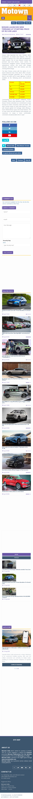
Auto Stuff (7, 627)
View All (27, 23)
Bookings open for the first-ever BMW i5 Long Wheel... (15, 379)
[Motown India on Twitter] (14, 5)
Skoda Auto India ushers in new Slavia (13, 491)
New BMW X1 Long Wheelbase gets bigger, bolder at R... (16, 402)
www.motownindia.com (9, 759)
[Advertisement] (16, 180)
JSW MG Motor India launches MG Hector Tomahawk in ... (13, 356)
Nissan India (10, 145)
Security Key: (7, 240)
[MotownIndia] (16, 11)
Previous (20, 23)
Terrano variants (8, 149)
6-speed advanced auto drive (12, 153)
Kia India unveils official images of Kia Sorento (15, 470)
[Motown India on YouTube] (19, 5)
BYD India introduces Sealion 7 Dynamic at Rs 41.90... (15, 447)
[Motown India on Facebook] (9, 5)
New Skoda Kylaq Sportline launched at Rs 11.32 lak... (15, 425)
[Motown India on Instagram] (24, 5)
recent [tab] (16, 554)
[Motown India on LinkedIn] (29, 5)
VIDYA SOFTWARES (14, 797)
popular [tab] (16, 557)
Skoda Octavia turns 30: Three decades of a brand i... (16, 311)
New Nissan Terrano (23, 145)
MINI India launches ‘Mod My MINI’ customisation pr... (16, 333)
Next (13, 23)
